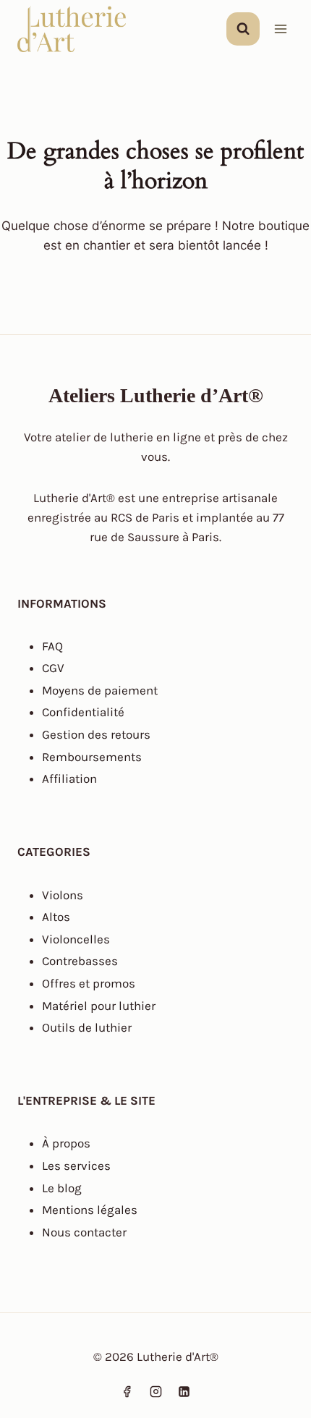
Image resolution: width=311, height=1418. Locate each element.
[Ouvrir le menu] (280, 28)
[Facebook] (127, 1391)
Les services (76, 1165)
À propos (66, 1143)
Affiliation (69, 778)
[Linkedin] (183, 1391)
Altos (56, 916)
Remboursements (92, 757)
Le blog (62, 1188)
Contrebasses (80, 961)
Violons (62, 895)
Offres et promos (88, 983)
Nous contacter (84, 1232)
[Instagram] (155, 1391)
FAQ (52, 646)
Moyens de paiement (100, 690)
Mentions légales (89, 1209)
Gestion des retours (96, 734)
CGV (53, 668)
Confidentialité (83, 712)
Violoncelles (76, 939)
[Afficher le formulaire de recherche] (243, 29)
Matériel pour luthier (99, 1005)
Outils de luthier (87, 1027)
